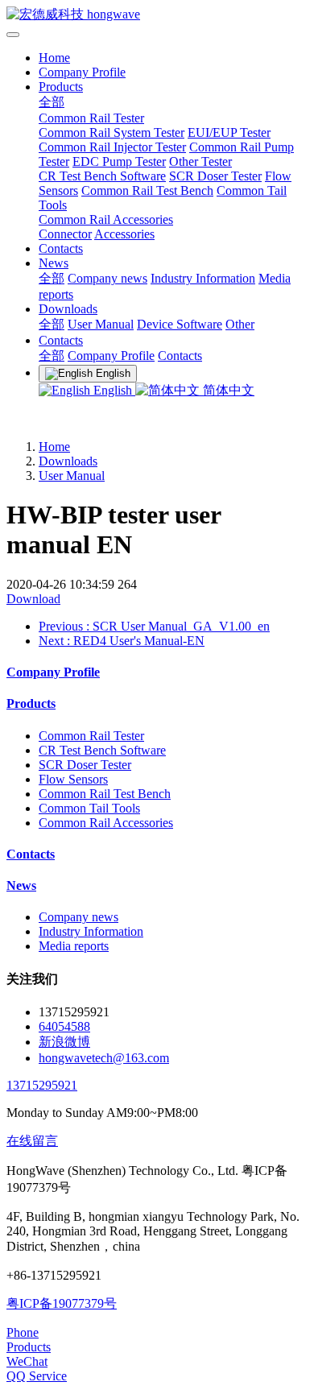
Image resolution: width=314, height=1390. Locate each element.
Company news (107, 278)
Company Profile (82, 72)
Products (61, 86)
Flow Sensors (73, 779)
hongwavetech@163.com (104, 1058)
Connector (65, 234)
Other (239, 324)
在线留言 (32, 1141)
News (53, 263)
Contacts (61, 248)
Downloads (68, 309)
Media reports (74, 946)
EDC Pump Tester (119, 161)
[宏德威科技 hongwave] (157, 14)
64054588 (64, 1026)
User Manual (101, 324)
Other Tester (200, 161)
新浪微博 (64, 1042)
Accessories (124, 234)
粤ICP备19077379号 (61, 1303)
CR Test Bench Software (102, 176)
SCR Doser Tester (215, 176)
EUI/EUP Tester (229, 132)
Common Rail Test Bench (147, 190)
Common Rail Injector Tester (112, 147)
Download (33, 599)
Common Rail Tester (91, 118)
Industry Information (203, 278)
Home (54, 57)
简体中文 (227, 390)
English (112, 390)
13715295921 (41, 1085)
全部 (51, 102)
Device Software (179, 324)
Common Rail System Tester (111, 132)
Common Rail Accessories (106, 219)
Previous (154, 626)
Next (122, 640)
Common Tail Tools (89, 808)
